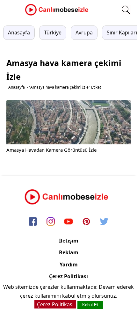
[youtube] (68, 222)
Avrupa (84, 32)
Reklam (68, 252)
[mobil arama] (126, 10)
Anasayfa (19, 32)
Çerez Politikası (68, 276)
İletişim (68, 240)
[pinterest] (86, 222)
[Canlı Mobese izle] (58, 14)
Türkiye (52, 32)
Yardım (69, 264)
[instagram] (51, 222)
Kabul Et (90, 304)
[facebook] (33, 222)
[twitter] (104, 222)
